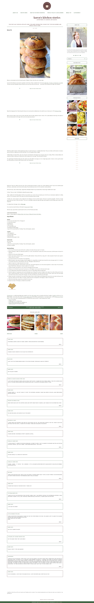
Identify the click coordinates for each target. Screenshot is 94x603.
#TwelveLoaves (9, 295)
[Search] (85, 59)
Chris (9, 339)
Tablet (32, 207)
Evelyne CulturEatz (12, 400)
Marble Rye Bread (12, 303)
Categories (77, 12)
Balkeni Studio (58, 602)
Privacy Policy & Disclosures (55, 12)
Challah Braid (11, 301)
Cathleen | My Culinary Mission (15, 536)
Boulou (10, 299)
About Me (15, 12)
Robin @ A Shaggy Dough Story (15, 378)
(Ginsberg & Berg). (58, 111)
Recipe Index (24, 12)
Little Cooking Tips (12, 513)
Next (61, 333)
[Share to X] (59, 307)
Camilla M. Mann (11, 441)
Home (36, 333)
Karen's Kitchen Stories (47, 17)
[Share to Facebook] (58, 307)
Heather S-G (10, 420)
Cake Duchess (33, 295)
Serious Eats (27, 207)
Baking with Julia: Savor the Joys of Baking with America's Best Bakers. (29, 214)
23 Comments (10, 307)
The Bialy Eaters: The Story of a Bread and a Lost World (53, 82)
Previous (9, 333)
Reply (60, 344)
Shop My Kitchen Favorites (37, 12)
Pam (9, 472)
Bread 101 (68, 12)
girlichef (54, 295)
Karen (9, 349)
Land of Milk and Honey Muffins (14, 302)
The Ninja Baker (11, 493)
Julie (9, 359)
